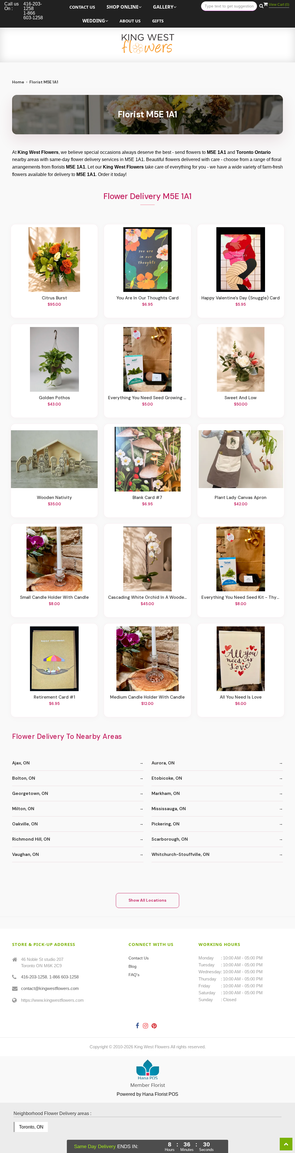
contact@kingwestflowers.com (50, 988)
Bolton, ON (23, 778)
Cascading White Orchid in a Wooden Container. (147, 597)
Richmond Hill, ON (31, 839)
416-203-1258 (34, 976)
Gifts (158, 21)
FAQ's (133, 974)
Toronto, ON (31, 1127)
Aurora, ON (163, 763)
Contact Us (82, 7)
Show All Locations (147, 900)
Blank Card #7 (147, 497)
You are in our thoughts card (147, 298)
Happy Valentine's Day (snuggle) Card (240, 298)
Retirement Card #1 (54, 697)
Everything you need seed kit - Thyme (240, 597)
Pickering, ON (165, 824)
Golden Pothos (54, 397)
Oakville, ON (25, 824)
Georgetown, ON (30, 793)
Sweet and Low (240, 397)
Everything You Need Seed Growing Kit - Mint (147, 397)
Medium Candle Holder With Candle (147, 697)
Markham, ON (166, 793)
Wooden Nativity (54, 497)
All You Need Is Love (241, 697)
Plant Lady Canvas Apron (240, 497)
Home (18, 82)
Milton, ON (23, 809)
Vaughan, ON (25, 854)
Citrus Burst (54, 298)
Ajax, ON (21, 763)
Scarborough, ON (170, 839)
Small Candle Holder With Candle (54, 597)
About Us (130, 21)
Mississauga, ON (169, 809)
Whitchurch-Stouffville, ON (180, 854)
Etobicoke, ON (167, 778)
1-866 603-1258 (64, 976)
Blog (132, 966)
